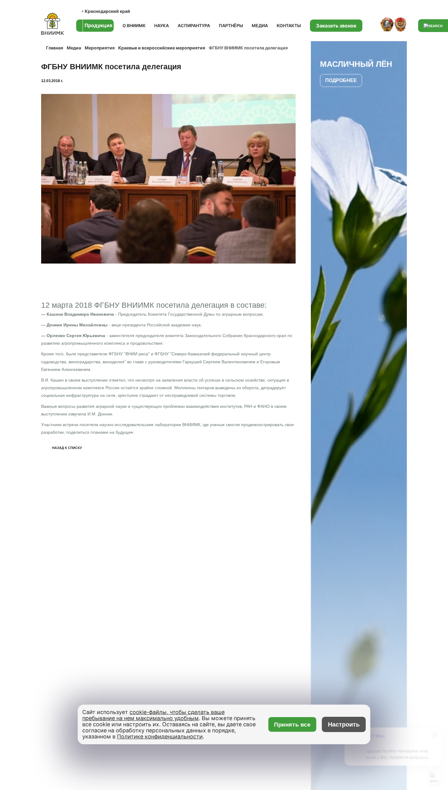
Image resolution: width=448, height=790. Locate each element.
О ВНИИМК (134, 25)
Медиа (260, 25)
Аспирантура (194, 25)
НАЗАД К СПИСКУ (67, 448)
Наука (161, 25)
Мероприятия (100, 47)
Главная (54, 47)
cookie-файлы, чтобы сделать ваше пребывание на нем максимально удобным (153, 715)
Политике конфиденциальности (160, 736)
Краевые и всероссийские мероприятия (161, 47)
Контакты (289, 25)
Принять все (292, 724)
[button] (288, 193)
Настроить (344, 724)
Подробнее (341, 80)
